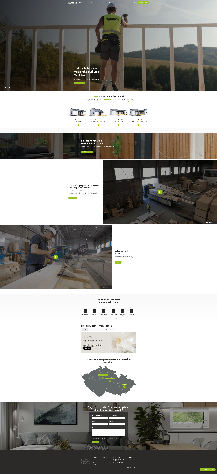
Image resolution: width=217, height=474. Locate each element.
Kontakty (113, 2)
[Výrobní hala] (124, 387)
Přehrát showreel (209, 222)
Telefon (93, 421)
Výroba (103, 2)
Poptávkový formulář (143, 2)
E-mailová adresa (113, 415)
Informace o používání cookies (85, 463)
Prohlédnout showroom (87, 151)
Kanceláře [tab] (85, 329)
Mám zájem (87, 348)
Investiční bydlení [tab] (109, 329)
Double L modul (105, 462)
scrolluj (214, 42)
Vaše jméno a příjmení (97, 415)
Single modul (105, 457)
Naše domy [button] (81, 2)
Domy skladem (87, 2)
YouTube (130, 460)
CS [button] (134, 2)
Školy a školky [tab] (92, 329)
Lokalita (111, 421)
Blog (109, 2)
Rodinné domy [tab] (101, 329)
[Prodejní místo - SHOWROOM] (102, 378)
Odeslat (95, 442)
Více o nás (118, 262)
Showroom (93, 2)
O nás (107, 2)
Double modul (105, 459)
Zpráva (93, 427)
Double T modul (105, 460)
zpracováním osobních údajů (111, 438)
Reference (98, 2)
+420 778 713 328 (209, 469)
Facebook (130, 457)
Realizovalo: (128, 467)
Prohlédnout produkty (79, 83)
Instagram (130, 459)
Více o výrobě (72, 198)
